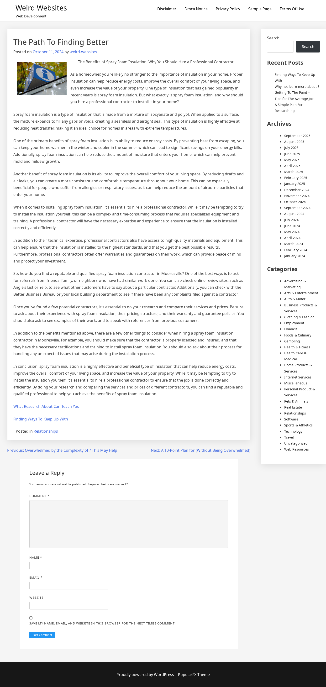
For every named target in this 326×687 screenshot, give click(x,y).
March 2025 (293, 171)
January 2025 (294, 183)
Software (291, 419)
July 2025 (291, 147)
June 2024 (292, 226)
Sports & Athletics (298, 425)
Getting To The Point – (292, 92)
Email (35, 577)
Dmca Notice (196, 8)
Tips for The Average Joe (294, 98)
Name (35, 557)
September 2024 (297, 207)
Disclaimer (166, 8)
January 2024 (294, 256)
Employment (294, 323)
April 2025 (292, 165)
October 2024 (295, 201)
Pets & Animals (296, 401)
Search (273, 38)
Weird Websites (41, 8)
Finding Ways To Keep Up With (40, 419)
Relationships (46, 431)
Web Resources (296, 449)
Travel (289, 437)
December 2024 (296, 190)
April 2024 (292, 238)
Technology (293, 431)
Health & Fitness (297, 347)
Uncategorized (296, 443)
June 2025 (292, 154)
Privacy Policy (228, 8)
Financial (291, 329)
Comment (39, 496)
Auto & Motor (294, 299)
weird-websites (83, 51)
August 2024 (294, 213)
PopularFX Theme (194, 674)
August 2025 (294, 141)
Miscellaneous (295, 383)
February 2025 (295, 177)
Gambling (292, 341)
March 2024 (293, 243)
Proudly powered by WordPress (145, 674)
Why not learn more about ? (297, 86)
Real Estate (293, 407)
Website (36, 597)
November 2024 (297, 196)
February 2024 (295, 250)
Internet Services (297, 377)
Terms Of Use (292, 8)
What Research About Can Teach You (46, 406)
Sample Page (260, 8)
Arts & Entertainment (301, 293)
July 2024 (291, 220)
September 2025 (297, 135)
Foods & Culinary (297, 335)
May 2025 (292, 159)
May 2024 (292, 232)
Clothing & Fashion (299, 317)
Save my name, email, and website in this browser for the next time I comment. (102, 623)
